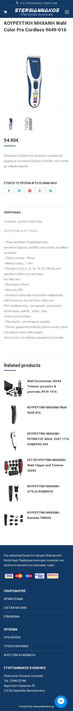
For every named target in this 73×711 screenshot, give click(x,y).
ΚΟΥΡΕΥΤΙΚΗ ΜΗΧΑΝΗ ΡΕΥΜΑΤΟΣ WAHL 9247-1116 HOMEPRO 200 (48, 439)
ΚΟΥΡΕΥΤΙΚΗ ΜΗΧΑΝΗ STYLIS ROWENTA (43, 489)
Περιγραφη (12, 212)
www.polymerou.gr (43, 706)
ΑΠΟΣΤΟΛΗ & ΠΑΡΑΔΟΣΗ (19, 655)
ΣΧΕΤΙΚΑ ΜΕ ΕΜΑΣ (15, 607)
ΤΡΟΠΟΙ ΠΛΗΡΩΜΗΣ (16, 646)
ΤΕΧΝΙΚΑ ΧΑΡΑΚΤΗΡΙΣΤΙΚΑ (23, 222)
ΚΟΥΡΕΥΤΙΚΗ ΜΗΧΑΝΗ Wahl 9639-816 (47, 410)
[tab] (36, 210)
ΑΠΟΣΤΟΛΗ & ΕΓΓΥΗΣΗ (20, 231)
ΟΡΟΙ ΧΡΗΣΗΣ (12, 637)
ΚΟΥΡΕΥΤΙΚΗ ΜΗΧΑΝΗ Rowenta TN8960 (43, 515)
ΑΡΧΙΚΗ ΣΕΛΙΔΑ (13, 599)
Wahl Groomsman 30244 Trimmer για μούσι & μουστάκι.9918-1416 (44, 386)
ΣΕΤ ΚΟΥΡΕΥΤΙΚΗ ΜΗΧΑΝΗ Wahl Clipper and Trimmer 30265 (46, 465)
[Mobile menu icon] (67, 12)
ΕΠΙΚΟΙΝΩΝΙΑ (12, 616)
